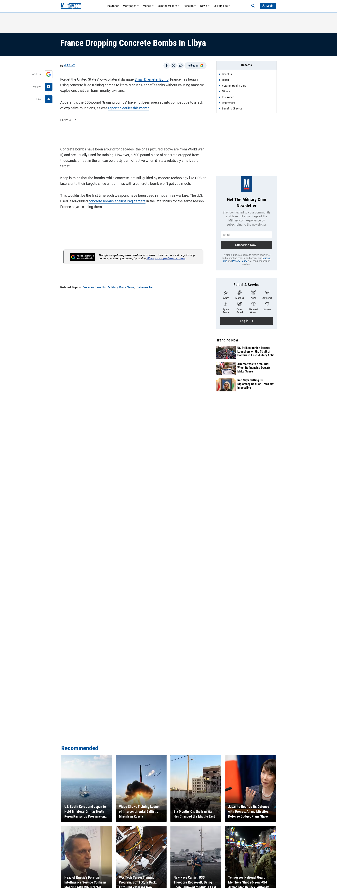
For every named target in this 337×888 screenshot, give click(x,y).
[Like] (48, 99)
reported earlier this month (128, 108)
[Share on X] (173, 65)
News (203, 5)
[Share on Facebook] (166, 65)
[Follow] (48, 87)
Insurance (113, 5)
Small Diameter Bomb (151, 79)
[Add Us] (48, 74)
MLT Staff (69, 65)
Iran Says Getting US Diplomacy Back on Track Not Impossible (255, 383)
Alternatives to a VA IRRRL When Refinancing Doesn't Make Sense (254, 367)
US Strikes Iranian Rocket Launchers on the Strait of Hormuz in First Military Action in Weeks (256, 351)
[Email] (180, 65)
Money (147, 5)
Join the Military (167, 5)
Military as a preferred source (165, 258)
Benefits (188, 5)
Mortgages (129, 5)
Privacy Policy (239, 261)
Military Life (221, 5)
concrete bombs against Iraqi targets (117, 201)
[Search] (253, 6)
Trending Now (227, 340)
